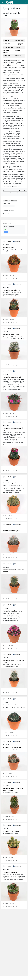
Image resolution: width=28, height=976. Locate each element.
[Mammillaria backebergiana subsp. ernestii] (14, 800)
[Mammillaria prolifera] (14, 498)
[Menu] (2, 2)
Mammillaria (8, 8)
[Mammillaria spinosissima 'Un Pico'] (14, 446)
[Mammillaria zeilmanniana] (14, 626)
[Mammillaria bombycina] (14, 541)
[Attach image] (5, 230)
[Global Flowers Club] (10, 2)
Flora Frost (18, 8)
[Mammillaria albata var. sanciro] (14, 717)
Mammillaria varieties (8, 206)
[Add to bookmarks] (17, 214)
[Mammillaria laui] (14, 260)
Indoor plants (6, 200)
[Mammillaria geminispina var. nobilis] (14, 673)
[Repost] (14, 214)
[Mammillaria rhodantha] (14, 303)
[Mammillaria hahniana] (14, 346)
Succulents (14, 200)
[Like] (4, 214)
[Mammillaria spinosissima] (14, 759)
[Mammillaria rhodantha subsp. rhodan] (14, 581)
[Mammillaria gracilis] (14, 886)
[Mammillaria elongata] (14, 842)
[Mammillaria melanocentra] (14, 393)
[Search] (25, 2)
